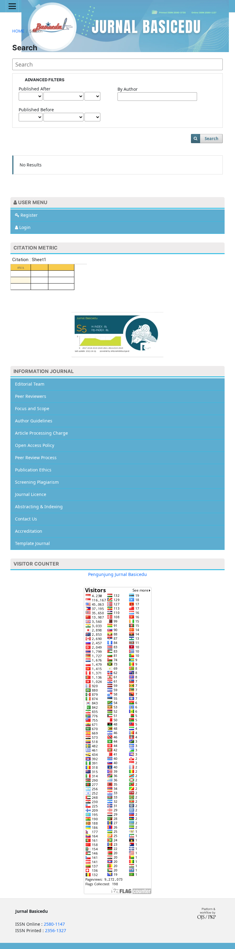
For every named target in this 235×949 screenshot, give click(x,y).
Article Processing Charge (41, 433)
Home (18, 31)
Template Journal (32, 543)
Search (211, 138)
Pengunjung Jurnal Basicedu (117, 574)
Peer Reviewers (30, 396)
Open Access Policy (34, 445)
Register (28, 215)
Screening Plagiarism (37, 482)
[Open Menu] (12, 6)
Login (24, 227)
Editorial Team (29, 384)
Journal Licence (30, 494)
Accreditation (28, 531)
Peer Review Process (36, 457)
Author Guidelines (33, 421)
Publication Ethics (33, 470)
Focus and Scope (32, 408)
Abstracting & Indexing (39, 506)
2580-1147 (54, 924)
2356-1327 (55, 930)
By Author (128, 89)
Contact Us (26, 519)
